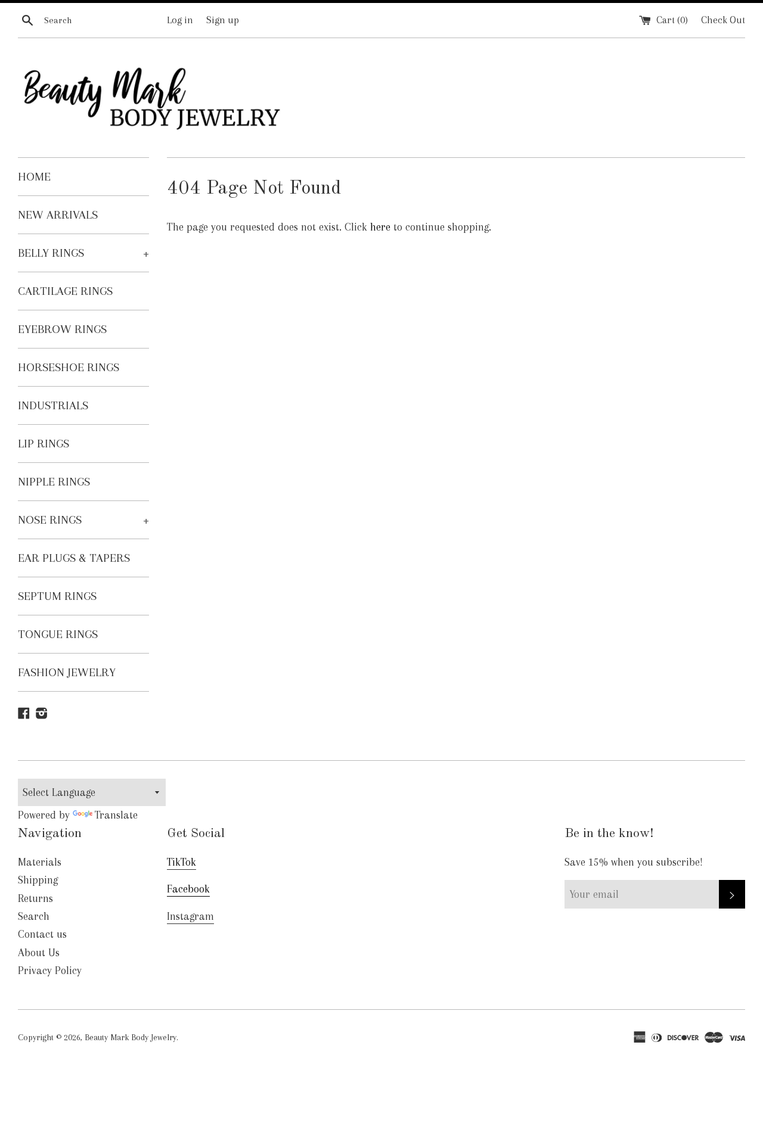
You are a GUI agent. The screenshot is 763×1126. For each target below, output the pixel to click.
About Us (39, 953)
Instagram (190, 916)
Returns (35, 898)
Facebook (188, 889)
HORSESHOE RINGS (68, 367)
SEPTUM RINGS (57, 596)
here (380, 227)
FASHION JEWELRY (67, 672)
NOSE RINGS (83, 520)
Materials (39, 862)
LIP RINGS (43, 443)
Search (33, 916)
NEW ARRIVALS (58, 215)
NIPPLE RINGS (54, 482)
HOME (34, 176)
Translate (116, 815)
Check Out (723, 20)
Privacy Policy (50, 970)
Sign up (222, 20)
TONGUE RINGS (58, 634)
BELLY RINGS (83, 253)
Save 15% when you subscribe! (634, 862)
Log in (180, 20)
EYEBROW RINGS (62, 329)
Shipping (38, 880)
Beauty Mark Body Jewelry (130, 1037)
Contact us (42, 934)
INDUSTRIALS (53, 405)
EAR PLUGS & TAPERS (74, 558)
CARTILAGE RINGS (65, 291)
